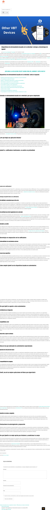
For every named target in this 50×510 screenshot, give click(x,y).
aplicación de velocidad (4, 56)
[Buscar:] (25, 9)
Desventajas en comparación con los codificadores (9, 81)
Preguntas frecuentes (20, 5)
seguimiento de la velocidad (22, 59)
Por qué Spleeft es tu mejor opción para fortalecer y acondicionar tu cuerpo (14, 91)
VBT (40, 53)
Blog (13, 5)
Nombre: (4, 480)
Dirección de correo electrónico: (8, 485)
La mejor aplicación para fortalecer (31, 207)
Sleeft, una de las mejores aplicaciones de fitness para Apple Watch (12, 87)
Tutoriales (13, 52)
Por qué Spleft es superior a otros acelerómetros (9, 84)
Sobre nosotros (8, 5)
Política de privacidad (5, 506)
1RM (15, 133)
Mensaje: (4, 469)
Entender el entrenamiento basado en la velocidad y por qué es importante (13, 77)
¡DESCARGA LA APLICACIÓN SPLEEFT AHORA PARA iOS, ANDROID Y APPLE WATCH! (25, 71)
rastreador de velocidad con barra (29, 191)
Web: (4, 490)
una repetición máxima (10, 133)
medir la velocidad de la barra (26, 216)
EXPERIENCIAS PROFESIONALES (31, 5)
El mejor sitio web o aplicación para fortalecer (36, 230)
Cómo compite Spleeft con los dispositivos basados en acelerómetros (13, 83)
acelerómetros (7, 63)
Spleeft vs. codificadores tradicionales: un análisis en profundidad (12, 80)
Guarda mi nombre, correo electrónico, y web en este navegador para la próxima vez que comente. (19, 495)
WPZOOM (9, 509)
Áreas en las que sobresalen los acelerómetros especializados (11, 86)
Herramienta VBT (19, 407)
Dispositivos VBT (30, 61)
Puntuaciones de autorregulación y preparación (9, 90)
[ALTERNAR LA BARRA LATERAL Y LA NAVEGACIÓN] (3, 15)
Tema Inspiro (3, 509)
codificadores (38, 61)
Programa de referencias (43, 5)
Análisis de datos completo (5, 88)
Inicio (4, 5)
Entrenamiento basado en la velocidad (28, 53)
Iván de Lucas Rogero (6, 52)
